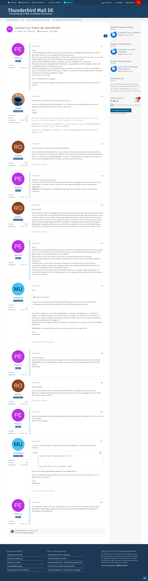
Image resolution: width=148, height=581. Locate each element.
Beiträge (11, 65)
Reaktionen (12, 115)
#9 (102, 383)
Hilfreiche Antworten (14, 122)
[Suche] (139, 2)
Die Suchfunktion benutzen (57, 558)
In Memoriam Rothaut (39, 164)
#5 (102, 205)
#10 (101, 412)
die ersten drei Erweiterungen (52, 104)
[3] (36, 460)
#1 (102, 46)
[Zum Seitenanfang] (145, 578)
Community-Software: (114, 565)
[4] (36, 462)
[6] (36, 466)
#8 (102, 353)
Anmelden (119, 3)
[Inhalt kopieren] (100, 452)
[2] (36, 458)
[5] (36, 464)
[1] (36, 456)
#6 (102, 243)
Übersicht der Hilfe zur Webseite (59, 555)
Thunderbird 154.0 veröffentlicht (129, 33)
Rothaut (36, 189)
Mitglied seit (12, 67)
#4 (102, 176)
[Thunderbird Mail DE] (74, 11)
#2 (102, 96)
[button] (107, 2)
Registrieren (130, 3)
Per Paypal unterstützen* (121, 110)
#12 (101, 502)
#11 (101, 441)
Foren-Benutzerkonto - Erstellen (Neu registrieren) (65, 562)
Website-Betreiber (124, 86)
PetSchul (20, 31)
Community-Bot (20, 530)
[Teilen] (105, 35)
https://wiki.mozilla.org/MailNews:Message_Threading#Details (53, 471)
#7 (102, 286)
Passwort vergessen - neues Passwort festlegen (64, 570)
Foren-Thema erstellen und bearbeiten (61, 566)
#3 (102, 144)
